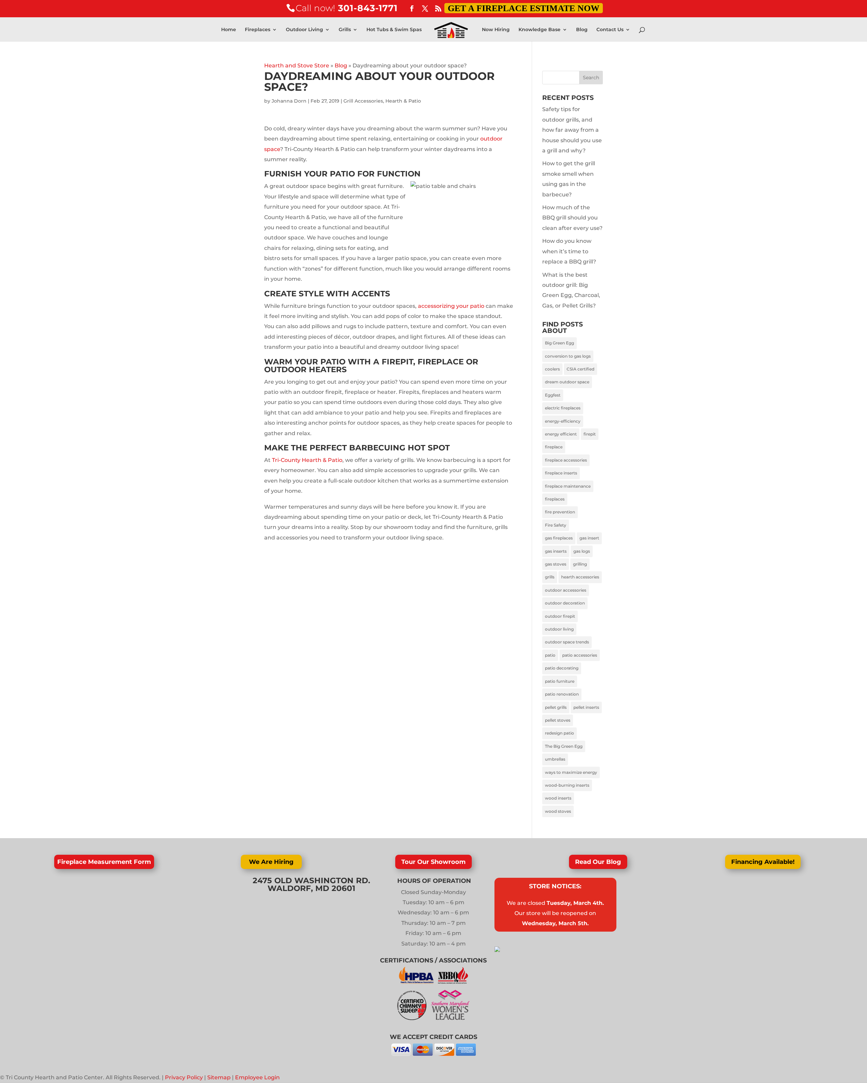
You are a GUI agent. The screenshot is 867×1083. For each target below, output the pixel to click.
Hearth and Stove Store (296, 65)
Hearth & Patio (403, 101)
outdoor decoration (565, 603)
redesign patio (559, 733)
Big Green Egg (559, 342)
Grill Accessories (363, 101)
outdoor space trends (567, 641)
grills (549, 576)
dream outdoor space (567, 381)
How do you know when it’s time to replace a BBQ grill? (569, 251)
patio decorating (561, 668)
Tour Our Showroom (433, 862)
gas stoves (555, 564)
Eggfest (553, 395)
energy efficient (561, 434)
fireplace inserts (561, 472)
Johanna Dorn (289, 101)
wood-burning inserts (567, 785)
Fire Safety (555, 525)
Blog (582, 30)
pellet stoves (557, 720)
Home (228, 30)
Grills (345, 30)
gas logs (581, 551)
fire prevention (560, 511)
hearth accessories (580, 576)
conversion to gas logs (568, 356)
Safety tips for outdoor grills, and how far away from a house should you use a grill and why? (572, 130)
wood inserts (558, 798)
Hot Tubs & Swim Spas (394, 30)
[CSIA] (414, 1018)
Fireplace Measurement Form (104, 862)
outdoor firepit (560, 616)
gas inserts (556, 551)
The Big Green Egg (564, 746)
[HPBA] (417, 982)
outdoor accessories (565, 590)
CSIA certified (580, 368)
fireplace (554, 446)
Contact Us (609, 30)
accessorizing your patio (451, 306)
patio (550, 655)
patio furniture (559, 681)
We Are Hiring (271, 862)
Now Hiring (496, 30)
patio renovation (562, 694)
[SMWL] (450, 1018)
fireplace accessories (566, 460)
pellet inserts (586, 707)
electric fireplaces (562, 407)
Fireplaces (257, 30)
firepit (590, 434)
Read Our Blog (598, 862)
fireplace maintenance (568, 486)
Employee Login (257, 1077)
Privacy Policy (184, 1077)
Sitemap (219, 1077)
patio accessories (579, 655)
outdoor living (559, 629)
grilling (580, 564)
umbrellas (555, 759)
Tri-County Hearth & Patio (307, 460)
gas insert (589, 537)
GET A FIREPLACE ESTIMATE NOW (523, 8)
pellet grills (556, 707)
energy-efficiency (562, 421)
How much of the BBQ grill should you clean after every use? (572, 217)
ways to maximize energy (571, 772)
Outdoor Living (304, 30)
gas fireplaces (559, 537)
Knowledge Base (540, 30)
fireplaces (555, 499)
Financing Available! (763, 862)
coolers (552, 368)
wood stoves (558, 811)
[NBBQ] (453, 982)
